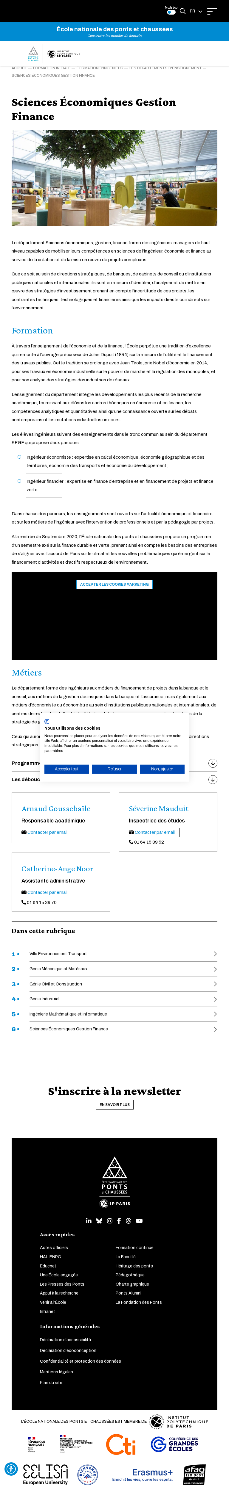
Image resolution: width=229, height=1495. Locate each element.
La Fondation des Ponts (139, 1302)
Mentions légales (56, 1372)
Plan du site (51, 1382)
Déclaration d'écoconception (68, 1350)
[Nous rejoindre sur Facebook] (119, 1221)
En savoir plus (115, 1105)
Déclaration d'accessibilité (65, 1340)
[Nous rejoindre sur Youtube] (139, 1221)
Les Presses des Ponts (62, 1284)
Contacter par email (47, 832)
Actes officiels (54, 1247)
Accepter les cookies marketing (114, 584)
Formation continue (135, 1247)
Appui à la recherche (59, 1293)
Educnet (48, 1266)
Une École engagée (59, 1275)
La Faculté (126, 1257)
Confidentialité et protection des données (80, 1361)
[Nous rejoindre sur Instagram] (109, 1221)
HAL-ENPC (50, 1257)
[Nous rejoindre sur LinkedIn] (89, 1221)
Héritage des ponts (134, 1266)
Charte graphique (132, 1284)
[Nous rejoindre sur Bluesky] (99, 1221)
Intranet (47, 1311)
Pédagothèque (130, 1275)
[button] (196, 11)
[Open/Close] (212, 11)
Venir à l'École (53, 1302)
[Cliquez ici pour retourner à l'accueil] (54, 53)
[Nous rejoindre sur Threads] (128, 1221)
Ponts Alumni (128, 1293)
